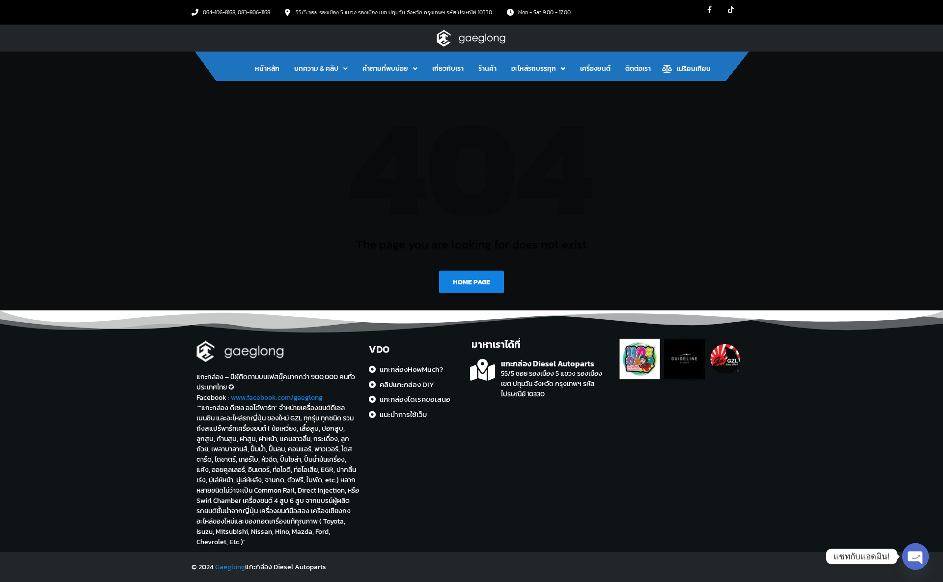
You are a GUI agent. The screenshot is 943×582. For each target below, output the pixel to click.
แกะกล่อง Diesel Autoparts (547, 363)
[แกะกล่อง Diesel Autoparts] (483, 370)
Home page (471, 282)
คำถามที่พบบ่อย (385, 68)
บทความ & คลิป (316, 68)
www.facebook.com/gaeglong (277, 397)
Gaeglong (230, 567)
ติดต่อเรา (638, 68)
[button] (321, 68)
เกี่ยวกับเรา (448, 68)
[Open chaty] (915, 556)
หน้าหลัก (267, 68)
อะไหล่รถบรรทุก (533, 68)
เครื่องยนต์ (595, 68)
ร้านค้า (487, 68)
